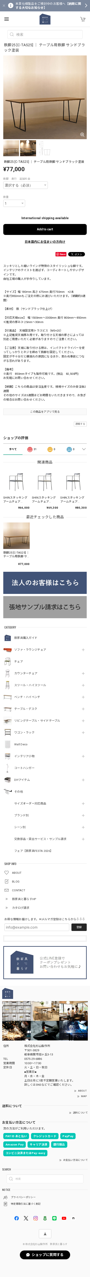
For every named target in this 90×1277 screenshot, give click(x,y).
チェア (18, 661)
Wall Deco (21, 744)
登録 (79, 927)
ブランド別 (21, 815)
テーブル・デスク (25, 708)
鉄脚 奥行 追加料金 (16, 178)
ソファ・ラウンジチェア (30, 649)
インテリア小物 (24, 756)
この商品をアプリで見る (45, 411)
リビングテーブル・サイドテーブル (37, 720)
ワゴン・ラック (24, 732)
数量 (6, 197)
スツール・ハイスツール (30, 685)
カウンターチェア (25, 673)
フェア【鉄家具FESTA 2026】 (33, 851)
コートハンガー (24, 768)
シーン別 (20, 827)
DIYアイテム (22, 779)
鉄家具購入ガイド (25, 637)
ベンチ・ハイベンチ (27, 697)
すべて (13, 449)
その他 (18, 791)
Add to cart (45, 229)
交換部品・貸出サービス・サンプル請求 (40, 839)
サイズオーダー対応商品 (30, 803)
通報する (80, 424)
